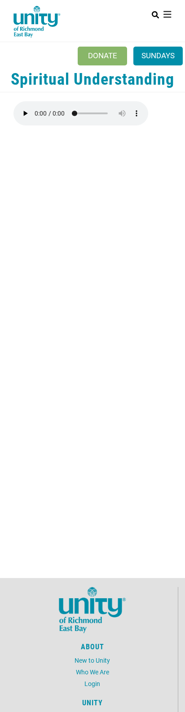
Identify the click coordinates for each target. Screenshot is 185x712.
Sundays (158, 55)
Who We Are (92, 672)
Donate (102, 55)
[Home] (37, 22)
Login (92, 683)
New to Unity (92, 660)
